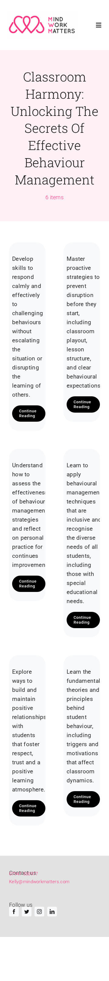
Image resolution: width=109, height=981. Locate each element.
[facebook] (14, 911)
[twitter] (26, 911)
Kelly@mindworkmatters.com (39, 881)
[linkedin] (52, 911)
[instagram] (39, 911)
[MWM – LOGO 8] (42, 25)
